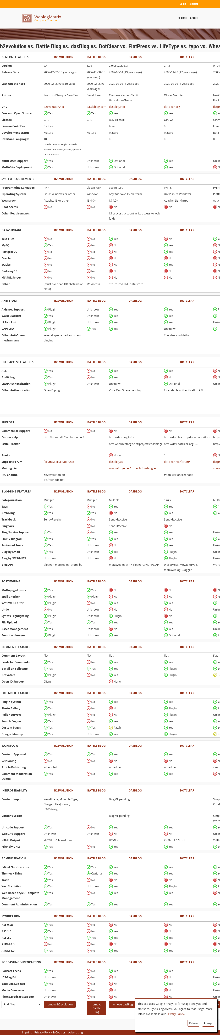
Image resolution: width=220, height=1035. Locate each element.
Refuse (193, 1023)
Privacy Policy (175, 1014)
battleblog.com (96, 107)
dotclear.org (172, 107)
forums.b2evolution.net (59, 462)
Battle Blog (96, 57)
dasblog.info (117, 107)
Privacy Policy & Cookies (49, 1032)
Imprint (27, 1032)
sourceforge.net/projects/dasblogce (132, 468)
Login (183, 3)
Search (182, 18)
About (194, 18)
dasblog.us (116, 462)
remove (60, 1004)
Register (193, 3)
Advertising (75, 1032)
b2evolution (64, 57)
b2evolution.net (54, 107)
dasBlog (135, 57)
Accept (208, 1023)
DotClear (187, 57)
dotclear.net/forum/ (177, 462)
